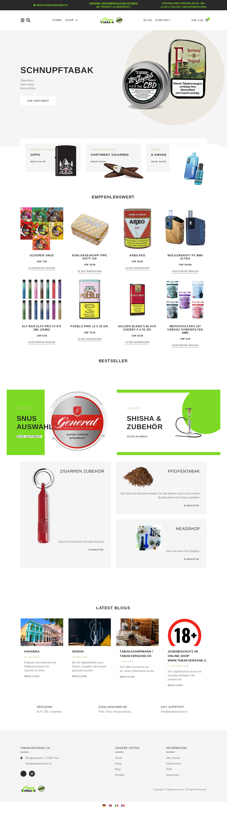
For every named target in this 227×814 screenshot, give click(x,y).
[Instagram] (32, 774)
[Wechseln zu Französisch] (123, 805)
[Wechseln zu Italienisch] (117, 805)
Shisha (78, 651)
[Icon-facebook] (23, 774)
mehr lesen (31, 676)
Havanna (32, 651)
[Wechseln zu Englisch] (110, 805)
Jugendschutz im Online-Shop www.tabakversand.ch (188, 656)
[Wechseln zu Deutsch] (104, 805)
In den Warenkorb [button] (89, 271)
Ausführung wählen (41, 268)
